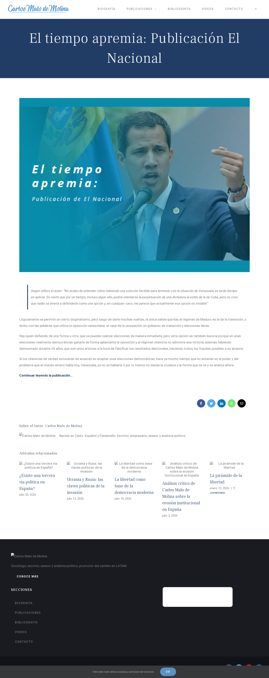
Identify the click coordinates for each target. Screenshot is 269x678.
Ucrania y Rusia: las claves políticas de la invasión (86, 486)
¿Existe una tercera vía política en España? (37, 482)
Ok (168, 671)
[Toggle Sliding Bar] (256, 9)
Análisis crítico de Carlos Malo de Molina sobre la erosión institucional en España (181, 496)
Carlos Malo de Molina (63, 426)
